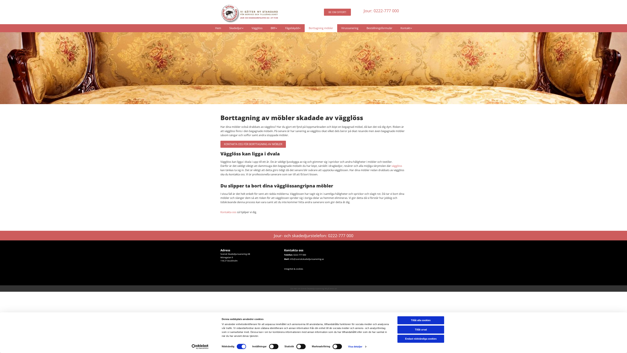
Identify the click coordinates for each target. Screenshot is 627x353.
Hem (218, 28)
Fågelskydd (292, 28)
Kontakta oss (228, 212)
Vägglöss (257, 28)
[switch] (273, 346)
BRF (273, 28)
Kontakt (405, 28)
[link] (236, 28)
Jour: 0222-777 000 (381, 10)
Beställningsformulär (379, 28)
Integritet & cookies (293, 268)
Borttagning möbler (321, 28)
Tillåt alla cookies (421, 320)
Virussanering (349, 28)
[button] (337, 12)
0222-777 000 (299, 254)
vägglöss (397, 166)
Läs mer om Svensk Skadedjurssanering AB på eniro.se (313, 288)
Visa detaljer (355, 346)
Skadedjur (235, 28)
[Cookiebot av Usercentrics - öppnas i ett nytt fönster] (200, 346)
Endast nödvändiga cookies (421, 338)
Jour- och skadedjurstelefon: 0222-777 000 (313, 235)
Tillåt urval (421, 329)
